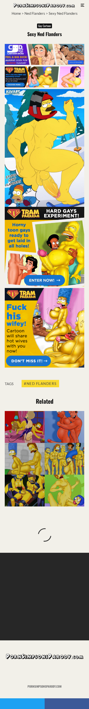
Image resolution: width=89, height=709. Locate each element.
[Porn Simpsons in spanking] (25, 427)
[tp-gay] (44, 285)
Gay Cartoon (44, 26)
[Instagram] (44, 672)
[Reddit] (53, 672)
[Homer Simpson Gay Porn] (64, 427)
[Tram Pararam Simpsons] (64, 459)
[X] (35, 672)
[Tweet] (22, 703)
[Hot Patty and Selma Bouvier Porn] (25, 490)
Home (16, 13)
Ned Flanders (34, 13)
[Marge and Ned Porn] (25, 459)
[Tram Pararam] (44, 86)
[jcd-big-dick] (44, 63)
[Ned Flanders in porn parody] (64, 490)
